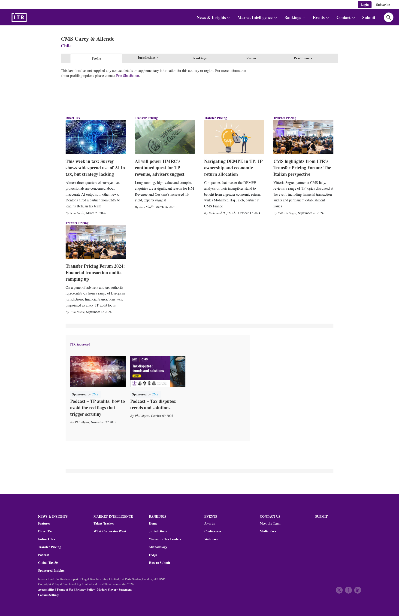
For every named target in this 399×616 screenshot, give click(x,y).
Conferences (212, 531)
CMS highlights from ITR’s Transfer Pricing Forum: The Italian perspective (302, 167)
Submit (368, 17)
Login (365, 4)
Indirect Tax (46, 539)
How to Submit (159, 562)
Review (251, 58)
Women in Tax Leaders (165, 539)
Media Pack (268, 531)
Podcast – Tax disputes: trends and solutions (153, 404)
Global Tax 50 (48, 562)
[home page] (30, 17)
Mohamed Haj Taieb (222, 213)
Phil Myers (82, 422)
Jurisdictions (158, 531)
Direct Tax (73, 117)
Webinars (211, 539)
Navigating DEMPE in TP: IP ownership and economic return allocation (233, 167)
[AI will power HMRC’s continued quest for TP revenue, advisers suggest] (165, 137)
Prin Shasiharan (127, 75)
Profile (96, 58)
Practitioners (303, 58)
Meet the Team (270, 523)
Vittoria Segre (287, 213)
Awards (209, 523)
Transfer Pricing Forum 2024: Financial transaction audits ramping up (95, 272)
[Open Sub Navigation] (228, 17)
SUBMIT (321, 516)
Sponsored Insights (51, 570)
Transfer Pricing (146, 117)
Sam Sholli (77, 213)
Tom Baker (77, 312)
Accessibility (46, 589)
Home (153, 523)
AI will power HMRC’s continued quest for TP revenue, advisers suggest (159, 167)
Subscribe (383, 4)
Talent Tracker (104, 523)
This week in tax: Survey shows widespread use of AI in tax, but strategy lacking (95, 167)
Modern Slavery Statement (114, 589)
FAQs (153, 554)
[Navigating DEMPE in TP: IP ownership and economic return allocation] (234, 137)
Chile (66, 45)
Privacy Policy (85, 589)
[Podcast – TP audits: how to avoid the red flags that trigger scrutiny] (98, 371)
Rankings (199, 58)
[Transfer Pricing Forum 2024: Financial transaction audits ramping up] (96, 242)
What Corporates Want (110, 531)
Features (44, 523)
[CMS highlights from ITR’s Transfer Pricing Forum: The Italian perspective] (303, 137)
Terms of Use (65, 589)
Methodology (158, 547)
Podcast (43, 554)
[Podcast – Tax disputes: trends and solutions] (158, 371)
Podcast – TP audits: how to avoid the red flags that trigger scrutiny (97, 407)
